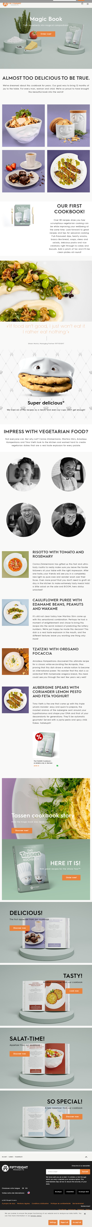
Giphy (88, 1210)
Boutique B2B (84, 1192)
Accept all (77, 1222)
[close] (84, 1213)
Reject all (64, 1222)
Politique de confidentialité (61, 1203)
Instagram (72, 1210)
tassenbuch (18, 1157)
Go (81, 10)
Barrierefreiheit (78, 1203)
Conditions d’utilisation (40, 1203)
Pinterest (81, 1210)
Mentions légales (23, 1203)
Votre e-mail (53, 1172)
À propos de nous (8, 1203)
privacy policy (36, 1216)
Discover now (19, 928)
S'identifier (70, 1192)
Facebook (62, 1210)
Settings (53, 1222)
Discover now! (21, 831)
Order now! (46, 34)
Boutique (58, 1192)
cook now (74, 991)
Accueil (4, 1157)
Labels (11, 1157)
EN (26, 1188)
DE (23, 1188)
